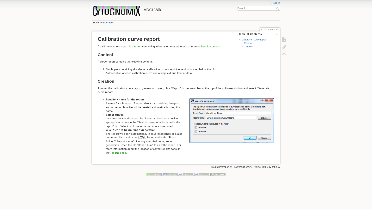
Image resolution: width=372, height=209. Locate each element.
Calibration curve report (254, 39)
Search (278, 8)
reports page (118, 152)
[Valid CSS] (202, 174)
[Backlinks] (283, 47)
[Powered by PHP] (170, 174)
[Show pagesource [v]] (283, 39)
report (137, 46)
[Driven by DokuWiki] (218, 174)
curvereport (107, 22)
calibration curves (209, 46)
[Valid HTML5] (186, 174)
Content (248, 43)
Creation (248, 46)
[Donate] (154, 174)
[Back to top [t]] (283, 54)
